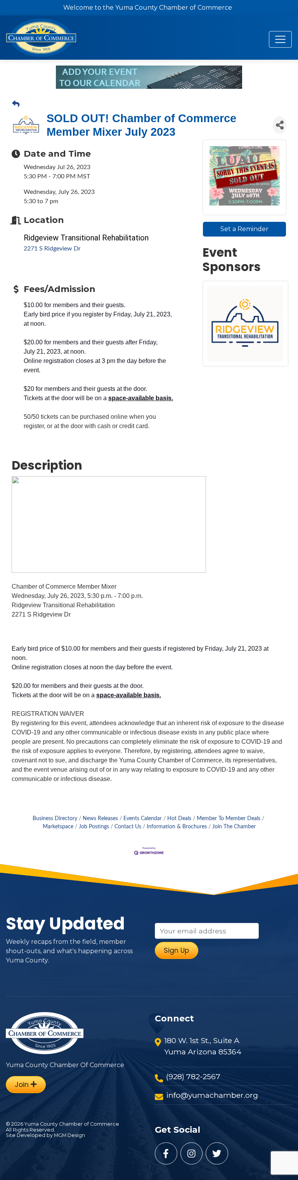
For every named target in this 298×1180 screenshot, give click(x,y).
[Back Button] (15, 105)
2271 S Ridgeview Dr (52, 248)
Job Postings (94, 826)
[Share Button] (279, 125)
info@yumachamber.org (212, 1095)
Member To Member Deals (228, 818)
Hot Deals (179, 818)
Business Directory (55, 818)
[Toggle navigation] (280, 39)
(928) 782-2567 (193, 1076)
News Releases (100, 818)
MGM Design (69, 1135)
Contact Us (127, 826)
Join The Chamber (234, 826)
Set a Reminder (244, 229)
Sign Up (176, 950)
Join (23, 1084)
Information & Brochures (177, 826)
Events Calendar (142, 818)
